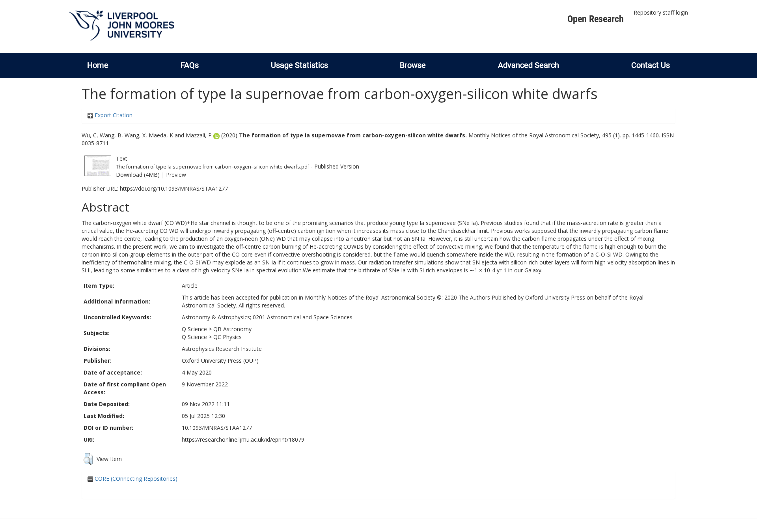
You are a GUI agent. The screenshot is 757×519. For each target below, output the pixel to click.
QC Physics (227, 337)
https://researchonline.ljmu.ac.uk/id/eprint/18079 (243, 439)
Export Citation (112, 115)
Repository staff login (661, 12)
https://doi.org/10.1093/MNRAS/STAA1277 (174, 188)
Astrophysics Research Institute (222, 348)
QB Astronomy (232, 329)
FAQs (190, 65)
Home (97, 65)
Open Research (595, 18)
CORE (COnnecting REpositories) (135, 478)
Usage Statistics (299, 65)
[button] (88, 459)
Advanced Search (528, 65)
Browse (413, 65)
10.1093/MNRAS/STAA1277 (217, 427)
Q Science (194, 329)
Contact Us (650, 65)
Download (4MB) (138, 174)
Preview (176, 174)
